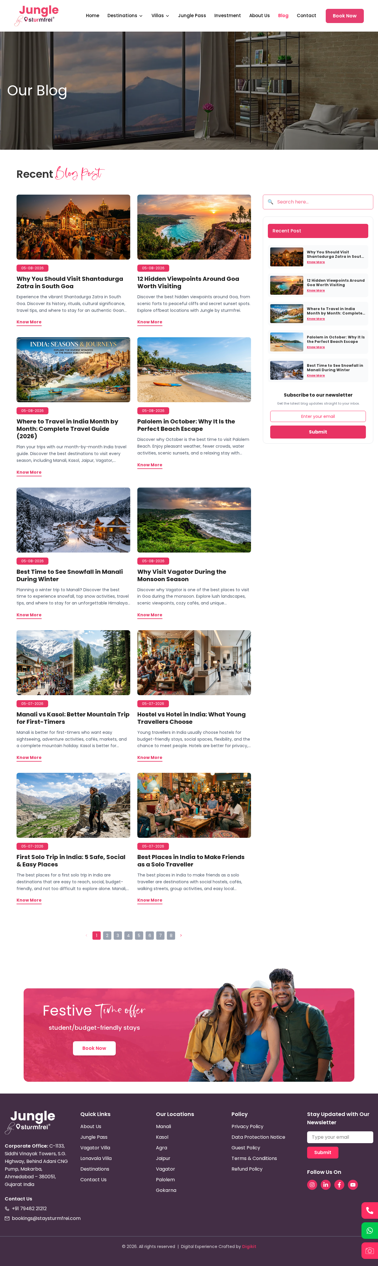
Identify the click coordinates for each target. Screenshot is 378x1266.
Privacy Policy (247, 1126)
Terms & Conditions (254, 1158)
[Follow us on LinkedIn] (326, 1185)
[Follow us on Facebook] (339, 1185)
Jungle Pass (192, 15)
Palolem (165, 1179)
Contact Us (93, 1179)
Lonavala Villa (96, 1158)
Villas (157, 15)
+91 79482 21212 (29, 1208)
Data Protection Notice (258, 1137)
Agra (161, 1147)
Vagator (165, 1169)
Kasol (162, 1137)
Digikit (249, 1246)
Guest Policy (246, 1147)
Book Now (345, 15)
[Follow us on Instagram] (312, 1185)
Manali (163, 1126)
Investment (227, 15)
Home (92, 15)
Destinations (122, 15)
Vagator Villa (95, 1147)
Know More (316, 262)
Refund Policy (247, 1169)
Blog (283, 15)
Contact (306, 15)
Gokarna (166, 1190)
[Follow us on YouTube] (353, 1185)
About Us (259, 15)
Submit (318, 431)
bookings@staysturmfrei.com (46, 1218)
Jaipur (163, 1158)
